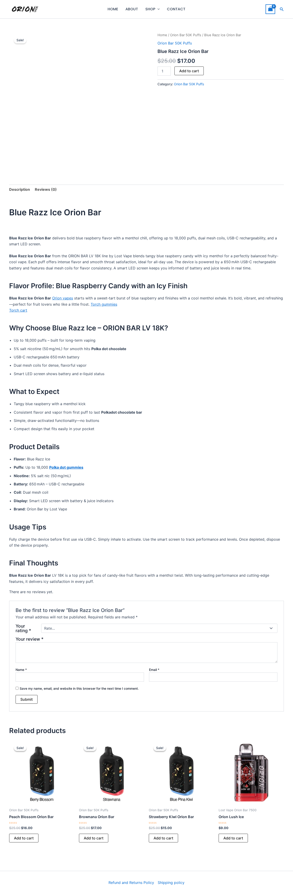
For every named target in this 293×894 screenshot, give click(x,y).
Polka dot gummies (66, 467)
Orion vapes (62, 298)
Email (154, 670)
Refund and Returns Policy (131, 882)
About (131, 9)
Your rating (23, 628)
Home (113, 9)
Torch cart (18, 310)
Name (21, 670)
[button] (282, 9)
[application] (157, 9)
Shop (150, 9)
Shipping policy (171, 882)
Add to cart (189, 71)
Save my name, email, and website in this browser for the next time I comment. (79, 688)
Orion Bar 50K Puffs (185, 35)
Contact (176, 9)
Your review (29, 639)
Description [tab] (19, 189)
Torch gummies (104, 304)
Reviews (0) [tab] (46, 189)
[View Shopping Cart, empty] (270, 9)
